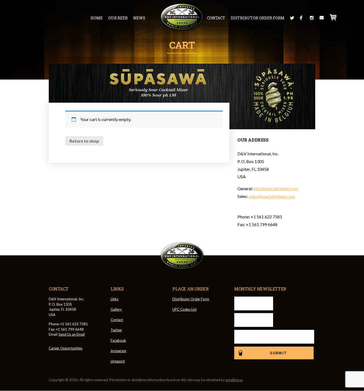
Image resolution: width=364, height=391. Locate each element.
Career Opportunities (65, 348)
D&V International (182, 17)
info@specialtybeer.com (276, 188)
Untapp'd (118, 361)
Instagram (312, 18)
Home (97, 17)
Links (114, 299)
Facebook (302, 18)
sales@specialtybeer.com (272, 196)
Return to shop (84, 140)
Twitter (292, 18)
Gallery (116, 309)
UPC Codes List (184, 309)
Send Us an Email (72, 334)
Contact (216, 17)
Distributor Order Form (257, 17)
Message (321, 18)
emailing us (234, 380)
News (139, 17)
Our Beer (118, 17)
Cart (333, 17)
